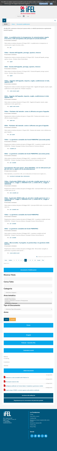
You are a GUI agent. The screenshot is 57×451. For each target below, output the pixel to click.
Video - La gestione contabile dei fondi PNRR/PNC (21, 214)
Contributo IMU (33, 418)
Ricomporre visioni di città (12, 381)
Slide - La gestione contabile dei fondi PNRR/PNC (21, 228)
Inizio (6, 260)
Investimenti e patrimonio (11, 40)
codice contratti (13, 91)
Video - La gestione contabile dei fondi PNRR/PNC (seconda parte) (27, 139)
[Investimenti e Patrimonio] (28, 303)
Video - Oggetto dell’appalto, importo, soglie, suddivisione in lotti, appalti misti (27, 81)
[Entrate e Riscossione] (28, 299)
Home (13, 24)
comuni (11, 253)
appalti (11, 61)
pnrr (10, 47)
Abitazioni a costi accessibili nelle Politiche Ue (17, 377)
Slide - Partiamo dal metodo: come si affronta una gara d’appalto (26, 125)
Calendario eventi (28, 350)
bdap (22, 176)
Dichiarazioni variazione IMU (35, 422)
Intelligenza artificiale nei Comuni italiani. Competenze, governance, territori (24, 386)
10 (35, 260)
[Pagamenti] (28, 302)
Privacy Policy (33, 426)
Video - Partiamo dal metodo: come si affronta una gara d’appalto (26, 111)
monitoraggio (17, 176)
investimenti (12, 176)
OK (51, 3)
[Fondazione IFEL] (28, 10)
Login (28, 16)
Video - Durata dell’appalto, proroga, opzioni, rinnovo (22, 52)
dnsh (11, 192)
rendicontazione (26, 176)
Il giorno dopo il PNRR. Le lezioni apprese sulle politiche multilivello (22, 390)
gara (14, 120)
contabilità (12, 148)
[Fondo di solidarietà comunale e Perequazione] (28, 300)
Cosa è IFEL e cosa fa (34, 416)
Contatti (31, 414)
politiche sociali (16, 253)
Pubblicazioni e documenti (11, 171)
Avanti (38, 260)
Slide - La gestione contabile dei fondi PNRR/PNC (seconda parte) (26, 153)
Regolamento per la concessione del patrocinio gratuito (28, 400)
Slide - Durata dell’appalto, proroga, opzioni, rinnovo (22, 66)
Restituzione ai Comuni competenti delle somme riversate (39, 421)
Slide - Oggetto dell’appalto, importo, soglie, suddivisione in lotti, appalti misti (26, 96)
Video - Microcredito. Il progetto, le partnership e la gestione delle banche (26, 243)
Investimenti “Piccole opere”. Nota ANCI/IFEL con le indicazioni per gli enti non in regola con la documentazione (27, 168)
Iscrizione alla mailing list (28, 395)
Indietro (10, 260)
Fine (43, 260)
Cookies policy (33, 424)
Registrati (19, 16)
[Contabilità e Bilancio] (28, 298)
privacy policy (34, 3)
